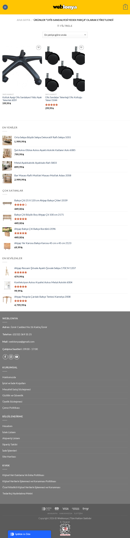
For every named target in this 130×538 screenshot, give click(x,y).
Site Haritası (9, 456)
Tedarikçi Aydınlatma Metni (17, 493)
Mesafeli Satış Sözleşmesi (16, 389)
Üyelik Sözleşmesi (12, 401)
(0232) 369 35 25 (22, 334)
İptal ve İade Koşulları (14, 383)
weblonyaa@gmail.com (21, 341)
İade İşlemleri (9, 450)
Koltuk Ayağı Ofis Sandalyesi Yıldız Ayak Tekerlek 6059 (22, 99)
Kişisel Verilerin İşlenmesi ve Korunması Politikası (29, 481)
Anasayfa (52, 513)
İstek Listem (9, 432)
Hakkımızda (9, 377)
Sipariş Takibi (9, 444)
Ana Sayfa (23, 19)
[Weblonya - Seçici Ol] (65, 7)
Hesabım (7, 425)
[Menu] (5, 7)
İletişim (78, 513)
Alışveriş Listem (11, 438)
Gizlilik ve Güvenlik (12, 395)
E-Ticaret (65, 522)
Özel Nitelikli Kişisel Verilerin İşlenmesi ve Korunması (31, 487)
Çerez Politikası (11, 407)
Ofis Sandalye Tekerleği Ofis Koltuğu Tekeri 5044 (63, 99)
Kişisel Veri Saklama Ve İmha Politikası (23, 474)
